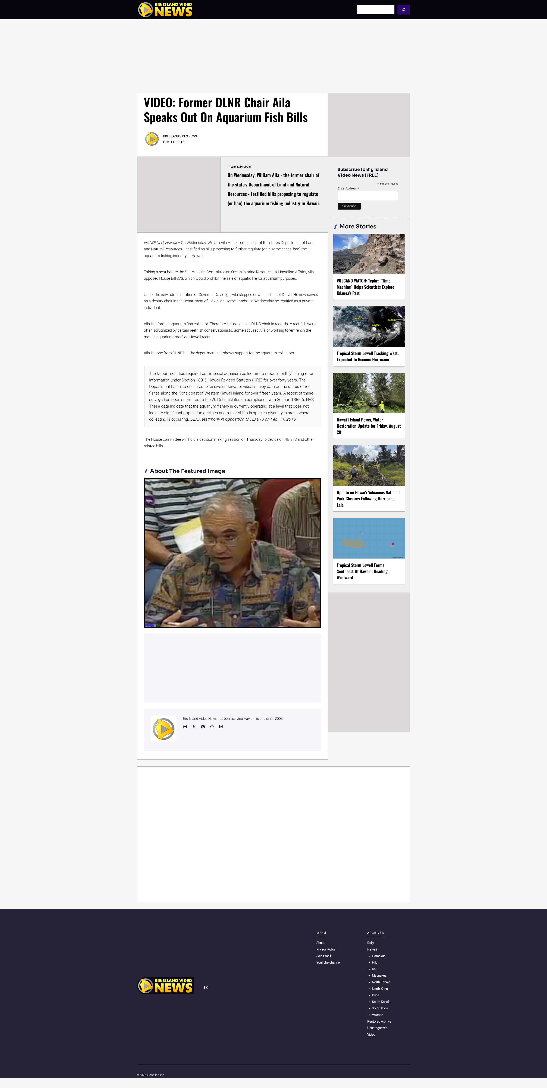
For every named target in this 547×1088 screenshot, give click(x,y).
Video (371, 1034)
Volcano (377, 1015)
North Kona (380, 989)
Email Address (348, 188)
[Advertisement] (273, 56)
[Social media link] (185, 727)
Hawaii (372, 949)
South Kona (380, 1008)
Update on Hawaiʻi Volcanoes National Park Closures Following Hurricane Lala (368, 498)
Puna (375, 995)
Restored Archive (379, 1021)
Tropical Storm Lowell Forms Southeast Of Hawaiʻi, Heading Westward (362, 571)
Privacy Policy (325, 949)
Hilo (374, 962)
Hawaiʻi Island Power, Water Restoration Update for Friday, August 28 (369, 425)
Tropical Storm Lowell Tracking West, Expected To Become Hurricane (368, 356)
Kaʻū (375, 969)
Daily (370, 943)
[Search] (403, 9)
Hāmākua (378, 956)
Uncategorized (377, 1028)
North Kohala (381, 982)
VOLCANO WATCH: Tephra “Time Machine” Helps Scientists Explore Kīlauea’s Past (365, 286)
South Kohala (381, 1002)
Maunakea (379, 975)
